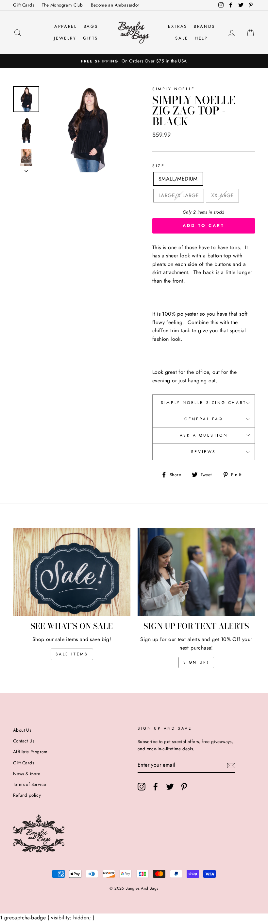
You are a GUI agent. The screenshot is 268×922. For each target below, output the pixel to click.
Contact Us (23, 741)
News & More (26, 773)
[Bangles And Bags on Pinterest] (184, 787)
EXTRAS (177, 26)
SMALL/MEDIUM (178, 179)
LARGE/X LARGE (179, 195)
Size (158, 166)
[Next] (26, 169)
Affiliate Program (30, 751)
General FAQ (203, 419)
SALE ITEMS (72, 654)
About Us (22, 730)
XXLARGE (222, 195)
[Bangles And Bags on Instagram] (141, 787)
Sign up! (196, 662)
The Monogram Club (62, 5)
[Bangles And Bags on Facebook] (155, 787)
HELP (201, 38)
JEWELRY (65, 38)
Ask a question (203, 435)
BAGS (91, 26)
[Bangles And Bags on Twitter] (170, 787)
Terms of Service (29, 784)
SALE (181, 38)
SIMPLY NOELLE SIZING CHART (203, 403)
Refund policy (27, 795)
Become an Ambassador (115, 5)
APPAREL (65, 26)
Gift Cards (23, 5)
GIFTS (90, 38)
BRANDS (204, 26)
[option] (134, 61)
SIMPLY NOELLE (173, 89)
